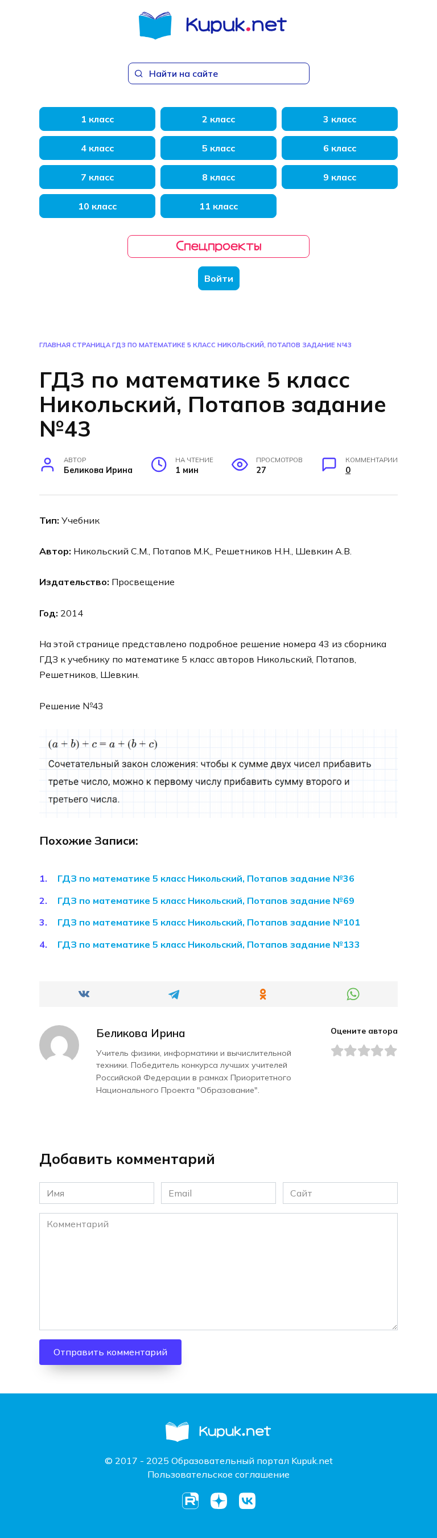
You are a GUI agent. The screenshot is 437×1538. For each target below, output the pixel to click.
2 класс (218, 119)
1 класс (97, 119)
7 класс (97, 177)
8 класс (218, 177)
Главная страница (74, 345)
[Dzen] (218, 1501)
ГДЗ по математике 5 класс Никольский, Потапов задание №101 (208, 922)
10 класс (97, 206)
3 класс (339, 119)
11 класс (218, 206)
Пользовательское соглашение (218, 1474)
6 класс (339, 148)
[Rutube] (190, 1501)
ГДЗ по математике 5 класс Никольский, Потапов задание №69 (205, 900)
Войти (218, 278)
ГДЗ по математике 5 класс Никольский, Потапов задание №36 (205, 878)
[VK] (246, 1501)
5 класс (218, 148)
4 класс (97, 148)
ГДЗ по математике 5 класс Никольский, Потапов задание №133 (208, 944)
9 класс (339, 177)
